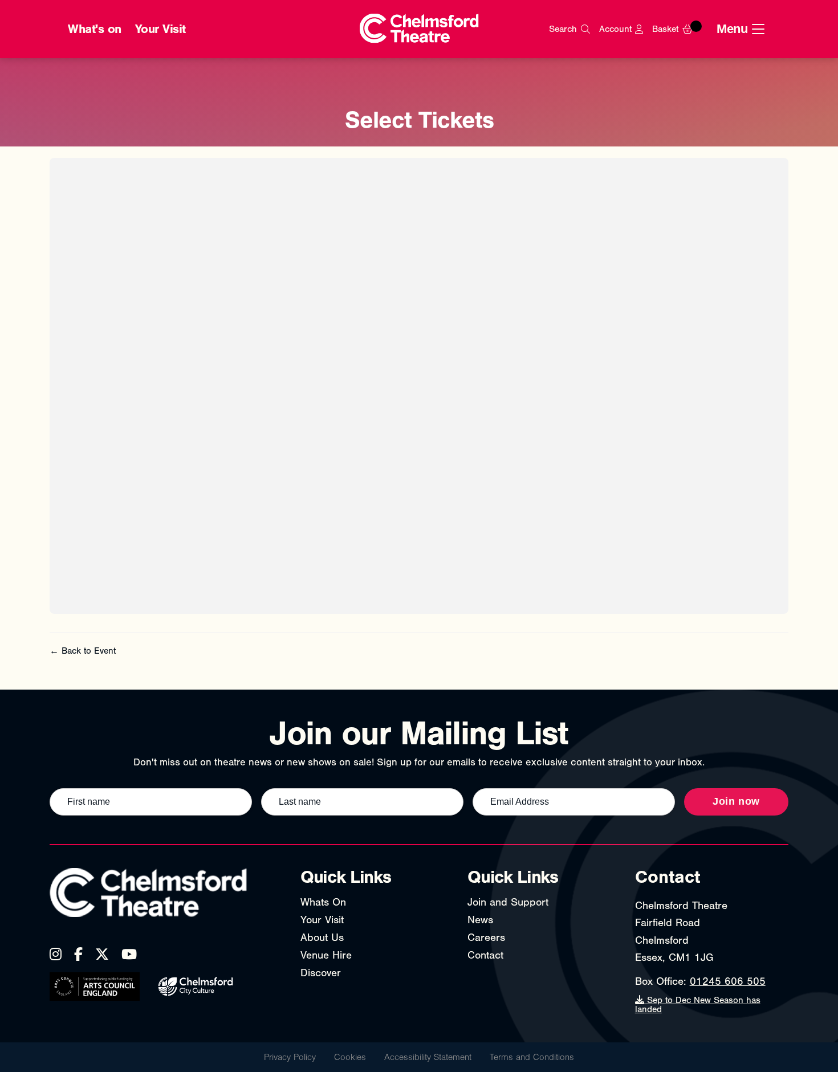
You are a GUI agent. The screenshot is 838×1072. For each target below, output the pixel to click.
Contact (485, 955)
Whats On (323, 902)
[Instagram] (56, 954)
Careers (486, 937)
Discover (320, 973)
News (480, 920)
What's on (94, 29)
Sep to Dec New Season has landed (697, 1004)
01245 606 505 (728, 981)
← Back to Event (83, 651)
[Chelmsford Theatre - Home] (419, 29)
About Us (322, 937)
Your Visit (160, 29)
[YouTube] (129, 954)
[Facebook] (78, 954)
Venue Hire (326, 955)
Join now (736, 801)
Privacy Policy (290, 1057)
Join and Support (507, 902)
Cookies (350, 1057)
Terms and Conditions (532, 1057)
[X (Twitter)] (102, 954)
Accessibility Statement (427, 1057)
